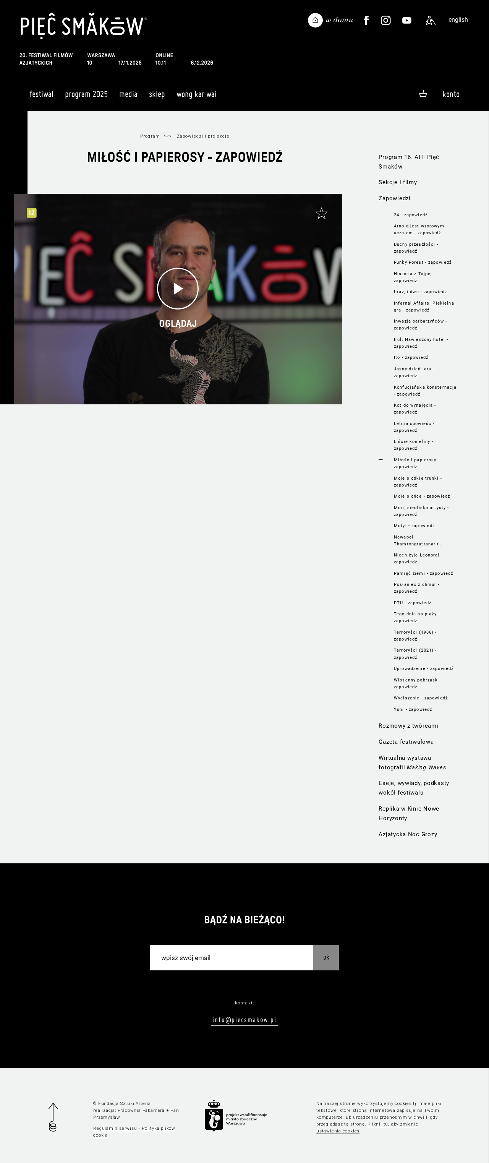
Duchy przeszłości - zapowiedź (416, 248)
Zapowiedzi (394, 198)
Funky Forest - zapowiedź (423, 262)
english (458, 19)
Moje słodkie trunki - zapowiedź (418, 481)
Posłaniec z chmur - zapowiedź (417, 588)
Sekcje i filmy (398, 182)
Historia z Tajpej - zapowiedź (415, 277)
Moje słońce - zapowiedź (422, 496)
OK (326, 957)
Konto (451, 94)
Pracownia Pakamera (141, 1110)
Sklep (157, 94)
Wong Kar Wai (196, 94)
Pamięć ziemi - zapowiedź (423, 573)
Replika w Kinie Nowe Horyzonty (409, 813)
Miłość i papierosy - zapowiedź (417, 463)
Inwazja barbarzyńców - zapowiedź (420, 324)
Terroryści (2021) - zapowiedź (415, 653)
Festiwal (41, 94)
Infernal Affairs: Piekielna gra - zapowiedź (424, 306)
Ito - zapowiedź (411, 357)
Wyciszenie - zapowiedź (421, 698)
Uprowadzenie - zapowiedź (423, 668)
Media (128, 94)
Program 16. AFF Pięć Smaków (409, 162)
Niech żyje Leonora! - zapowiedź (418, 558)
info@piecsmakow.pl (244, 1019)
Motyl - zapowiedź (414, 525)
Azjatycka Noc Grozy (408, 834)
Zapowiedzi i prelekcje (203, 136)
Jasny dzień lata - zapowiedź (414, 372)
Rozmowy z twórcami (408, 725)
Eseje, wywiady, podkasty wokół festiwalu (414, 788)
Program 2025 (86, 94)
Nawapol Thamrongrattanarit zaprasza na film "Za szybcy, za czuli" (418, 540)
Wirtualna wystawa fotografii (412, 762)
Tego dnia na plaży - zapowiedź (417, 617)
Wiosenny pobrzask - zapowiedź (417, 683)
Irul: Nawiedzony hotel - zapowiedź (421, 343)
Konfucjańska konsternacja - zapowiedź (425, 390)
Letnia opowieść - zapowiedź (414, 427)
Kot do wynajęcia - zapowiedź (415, 408)
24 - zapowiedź (410, 214)
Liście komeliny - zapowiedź (413, 445)
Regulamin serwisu (115, 1128)
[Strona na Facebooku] (366, 21)
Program (150, 136)
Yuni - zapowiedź (413, 709)
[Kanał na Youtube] (407, 21)
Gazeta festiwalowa (406, 741)
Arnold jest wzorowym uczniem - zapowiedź (419, 229)
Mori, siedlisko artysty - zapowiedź (421, 511)
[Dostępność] (431, 21)
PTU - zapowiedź (412, 602)
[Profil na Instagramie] (386, 21)
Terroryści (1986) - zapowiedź (415, 635)
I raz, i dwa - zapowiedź (420, 291)
